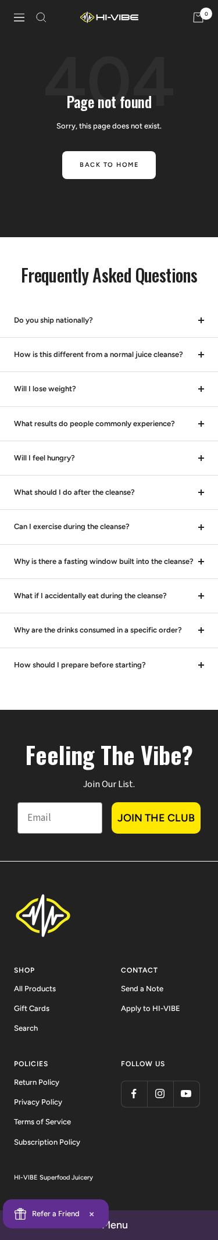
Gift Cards (31, 1008)
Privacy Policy (38, 1102)
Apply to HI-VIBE (150, 1008)
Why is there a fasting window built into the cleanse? (104, 561)
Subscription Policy (47, 1142)
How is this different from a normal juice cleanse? (98, 354)
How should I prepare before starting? (80, 664)
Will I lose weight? (45, 388)
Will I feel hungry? (44, 457)
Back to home (109, 165)
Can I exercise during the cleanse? (72, 526)
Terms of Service (42, 1121)
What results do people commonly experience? (94, 423)
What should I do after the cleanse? (74, 492)
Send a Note (142, 988)
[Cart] (198, 17)
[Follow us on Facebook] (134, 1094)
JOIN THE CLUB (156, 818)
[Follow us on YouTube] (186, 1094)
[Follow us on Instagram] (160, 1094)
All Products (35, 988)
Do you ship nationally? (53, 320)
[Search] (41, 17)
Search (26, 1028)
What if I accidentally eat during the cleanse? (90, 595)
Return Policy (36, 1082)
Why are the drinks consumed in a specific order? (98, 630)
